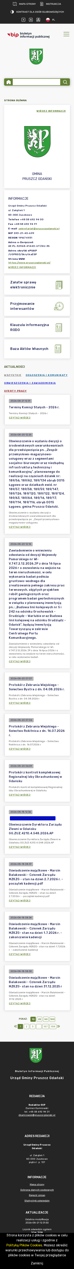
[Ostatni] (58, 1026)
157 (45, 1026)
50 (45, 1019)
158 (53, 1026)
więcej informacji (51, 111)
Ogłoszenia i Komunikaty (47, 375)
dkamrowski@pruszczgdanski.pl (36, 1115)
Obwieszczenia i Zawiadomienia (30, 383)
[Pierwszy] (15, 1026)
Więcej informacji (22, 267)
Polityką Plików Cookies (24, 1245)
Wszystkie (13, 375)
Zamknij (37, 1263)
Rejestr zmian (37, 1195)
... (39, 1026)
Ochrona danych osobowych (37, 1189)
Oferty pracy (15, 390)
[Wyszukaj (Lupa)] (64, 82)
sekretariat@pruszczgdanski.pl (38, 228)
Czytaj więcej (20, 417)
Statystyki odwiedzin (37, 1200)
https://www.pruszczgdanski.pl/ (29, 262)
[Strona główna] (9, 82)
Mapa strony (27, 3)
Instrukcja (53, 3)
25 (39, 1019)
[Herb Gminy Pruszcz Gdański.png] (37, 57)
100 (52, 1019)
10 (33, 1019)
